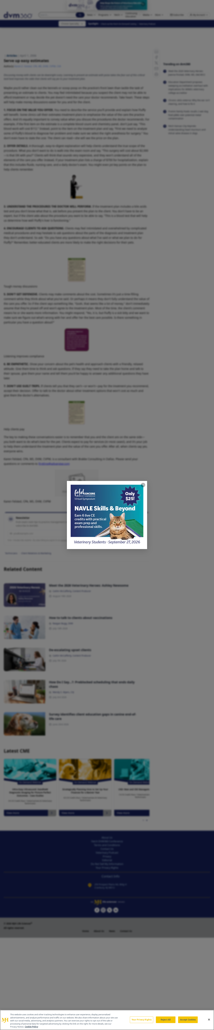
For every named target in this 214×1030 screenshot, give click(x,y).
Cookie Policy (31, 1026)
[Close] (209, 1019)
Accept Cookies (188, 1019)
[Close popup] (143, 485)
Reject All (166, 1019)
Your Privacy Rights (141, 1019)
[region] (107, 1020)
